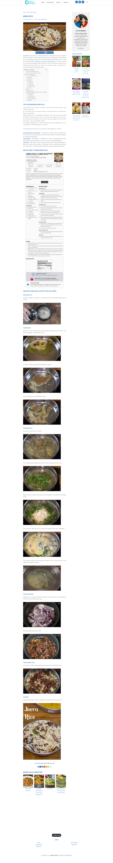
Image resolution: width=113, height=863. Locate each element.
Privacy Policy (74, 842)
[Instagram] (83, 2)
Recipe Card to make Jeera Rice (34, 73)
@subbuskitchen (43, 275)
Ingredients (29, 77)
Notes (28, 89)
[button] (48, 153)
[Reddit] (46, 766)
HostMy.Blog (69, 855)
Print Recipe (50, 52)
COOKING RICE (31, 96)
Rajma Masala (50, 61)
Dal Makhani (37, 61)
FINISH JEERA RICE (32, 98)
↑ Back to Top (56, 835)
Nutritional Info (30, 90)
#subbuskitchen (53, 275)
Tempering (30, 78)
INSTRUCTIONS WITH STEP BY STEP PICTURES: (37, 92)
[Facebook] (76, 2)
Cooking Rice (30, 84)
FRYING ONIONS (32, 97)
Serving (30, 87)
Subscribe (36, 279)
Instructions (29, 80)
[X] (40, 766)
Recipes (28, 12)
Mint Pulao (26, 142)
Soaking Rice (30, 81)
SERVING (30, 100)
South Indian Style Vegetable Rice (32, 133)
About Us (38, 846)
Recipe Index (38, 844)
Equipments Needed (33, 75)
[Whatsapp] (48, 766)
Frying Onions (31, 85)
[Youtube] (79, 2)
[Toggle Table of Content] (45, 70)
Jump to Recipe (40, 52)
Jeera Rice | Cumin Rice (30, 74)
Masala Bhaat (26, 138)
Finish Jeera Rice (31, 86)
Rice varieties (33, 12)
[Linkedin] (42, 766)
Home (24, 12)
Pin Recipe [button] (58, 162)
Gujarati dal (44, 61)
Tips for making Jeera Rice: (33, 71)
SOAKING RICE (31, 93)
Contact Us (74, 844)
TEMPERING (30, 94)
